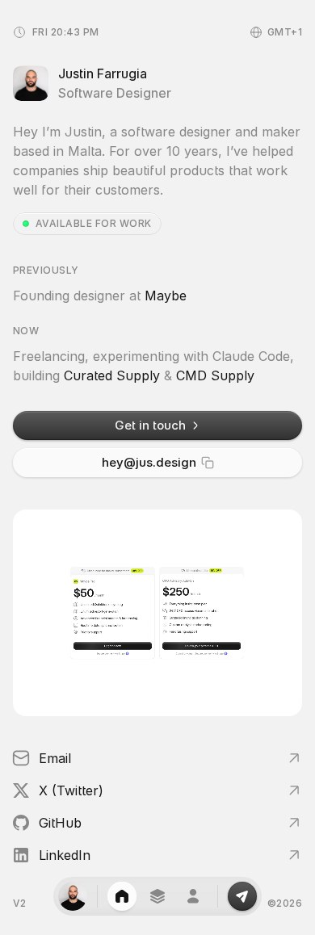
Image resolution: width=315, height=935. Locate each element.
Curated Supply (112, 375)
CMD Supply (215, 375)
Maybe (166, 295)
